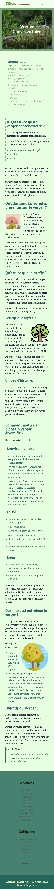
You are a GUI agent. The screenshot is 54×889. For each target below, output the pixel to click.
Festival (27, 845)
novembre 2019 (27, 813)
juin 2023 (27, 790)
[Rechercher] (41, 4)
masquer (23, 62)
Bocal (27, 842)
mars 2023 (27, 793)
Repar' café (27, 849)
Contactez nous (27, 863)
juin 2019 (27, 820)
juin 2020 (27, 797)
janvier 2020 (27, 810)
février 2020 (27, 807)
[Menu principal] (46, 4)
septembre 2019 (27, 816)
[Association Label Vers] (18, 4)
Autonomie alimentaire (27, 839)
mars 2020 (27, 803)
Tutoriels (27, 852)
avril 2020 (27, 800)
